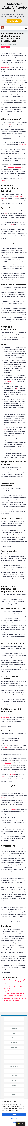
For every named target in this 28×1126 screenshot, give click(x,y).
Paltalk (14, 1033)
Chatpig (14, 1085)
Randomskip (14, 1028)
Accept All (14, 1114)
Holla (14, 1061)
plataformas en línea (6, 67)
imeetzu (14, 1056)
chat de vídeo (22, 144)
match (5, 429)
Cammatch (18, 167)
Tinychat (12, 774)
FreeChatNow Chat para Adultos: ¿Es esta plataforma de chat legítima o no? (15, 982)
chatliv (14, 1089)
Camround (11, 167)
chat (6, 213)
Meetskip (14, 1052)
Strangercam (14, 1019)
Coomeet (14, 1071)
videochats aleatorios (10, 381)
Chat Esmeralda (5, 798)
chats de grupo (5, 776)
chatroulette (14, 1080)
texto (17, 388)
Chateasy (14, 1094)
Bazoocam (14, 809)
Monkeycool (14, 1042)
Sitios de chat (6, 47)
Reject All (14, 1122)
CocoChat (14, 1075)
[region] (14, 1112)
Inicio (2, 43)
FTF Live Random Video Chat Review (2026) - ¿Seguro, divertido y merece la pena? (15, 989)
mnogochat (14, 1047)
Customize (14, 1118)
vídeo (23, 127)
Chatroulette (8, 763)
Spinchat (14, 1023)
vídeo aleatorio (8, 124)
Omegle (7, 747)
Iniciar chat (14, 21)
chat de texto (10, 224)
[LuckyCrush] (2, 27)
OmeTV (14, 1038)
